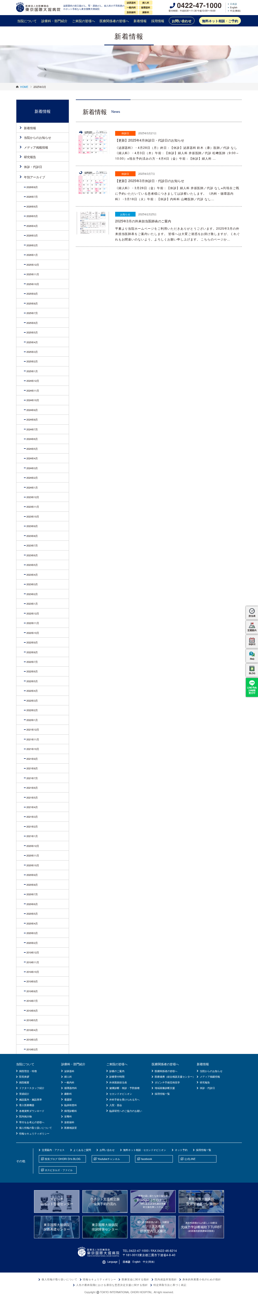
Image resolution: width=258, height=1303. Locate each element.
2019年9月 (32, 981)
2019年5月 (32, 1020)
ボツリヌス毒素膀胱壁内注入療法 (153, 1226)
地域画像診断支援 (165, 1088)
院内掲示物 (25, 1116)
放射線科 (69, 1122)
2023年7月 (32, 545)
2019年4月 (32, 1030)
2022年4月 (32, 691)
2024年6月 (32, 439)
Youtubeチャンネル (109, 1159)
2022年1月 (32, 720)
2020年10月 (32, 865)
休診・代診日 (33, 166)
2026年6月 (32, 206)
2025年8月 (32, 303)
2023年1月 (32, 603)
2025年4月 (32, 342)
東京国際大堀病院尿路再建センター (57, 1227)
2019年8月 (32, 991)
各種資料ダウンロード (31, 1111)
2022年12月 (32, 613)
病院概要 (24, 1082)
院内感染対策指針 (166, 1279)
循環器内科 (70, 1088)
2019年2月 (32, 1049)
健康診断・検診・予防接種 (124, 1088)
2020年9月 (32, 875)
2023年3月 (32, 584)
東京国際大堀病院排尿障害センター (105, 1227)
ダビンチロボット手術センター (56, 1201)
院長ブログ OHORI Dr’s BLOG (62, 1159)
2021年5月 (32, 797)
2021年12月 (32, 729)
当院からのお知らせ (37, 137)
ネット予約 (181, 1149)
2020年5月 (32, 913)
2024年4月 (32, 458)
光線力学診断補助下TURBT (201, 1226)
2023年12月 (32, 497)
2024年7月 (32, 429)
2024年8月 (32, 419)
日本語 (233, 4)
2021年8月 (32, 768)
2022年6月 (32, 671)
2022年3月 (32, 700)
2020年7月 (32, 894)
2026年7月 (32, 196)
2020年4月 (32, 923)
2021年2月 (32, 826)
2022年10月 (32, 633)
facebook (146, 1159)
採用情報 (157, 20)
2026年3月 (32, 235)
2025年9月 (32, 293)
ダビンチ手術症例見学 (167, 1082)
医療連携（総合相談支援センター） (175, 1076)
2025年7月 (32, 313)
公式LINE (190, 1159)
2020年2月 (32, 943)
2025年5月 (32, 332)
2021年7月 (32, 778)
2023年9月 (32, 526)
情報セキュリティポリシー (34, 1133)
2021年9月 (32, 759)
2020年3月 (32, 933)
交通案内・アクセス (53, 1149)
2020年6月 (32, 904)
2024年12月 (32, 381)
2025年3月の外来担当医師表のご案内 (143, 221)
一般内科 (69, 1082)
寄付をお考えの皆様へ (31, 1122)
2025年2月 (32, 361)
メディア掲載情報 (36, 147)
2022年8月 (32, 652)
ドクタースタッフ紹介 (31, 1088)
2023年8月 (32, 536)
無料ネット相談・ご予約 (220, 20)
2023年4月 (32, 574)
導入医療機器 (26, 1105)
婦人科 (68, 1076)
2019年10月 (32, 972)
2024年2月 (32, 477)
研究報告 (30, 157)
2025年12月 (32, 264)
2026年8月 (32, 187)
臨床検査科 (70, 1105)
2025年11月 (32, 274)
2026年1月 (32, 255)
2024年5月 (32, 449)
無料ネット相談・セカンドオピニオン (144, 1149)
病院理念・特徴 (28, 1071)
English (233, 7)
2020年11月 (32, 855)
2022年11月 (32, 623)
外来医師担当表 (118, 1082)
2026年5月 (32, 216)
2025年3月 (32, 352)
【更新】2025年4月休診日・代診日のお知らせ (149, 140)
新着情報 (140, 20)
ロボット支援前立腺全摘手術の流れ (105, 1201)
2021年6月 (32, 788)
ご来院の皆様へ (83, 20)
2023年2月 (32, 594)
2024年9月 (32, 410)
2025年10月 (32, 284)
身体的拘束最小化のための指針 (201, 1279)
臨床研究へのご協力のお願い (125, 1111)
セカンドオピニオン (120, 1093)
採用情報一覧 (162, 1093)
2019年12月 (32, 952)
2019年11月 (32, 962)
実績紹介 (24, 1093)
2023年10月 (32, 516)
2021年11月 (32, 739)
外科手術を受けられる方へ (124, 1099)
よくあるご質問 (82, 1149)
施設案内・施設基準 (30, 1099)
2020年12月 (32, 846)
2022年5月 (32, 681)
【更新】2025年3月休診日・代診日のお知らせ (149, 180)
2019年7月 (32, 1001)
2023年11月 (32, 506)
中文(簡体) (235, 11)
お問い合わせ (181, 20)
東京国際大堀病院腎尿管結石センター (201, 1201)
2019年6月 (32, 1010)
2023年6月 (32, 555)
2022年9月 (32, 642)
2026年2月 (32, 245)
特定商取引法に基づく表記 (170, 1285)
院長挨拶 (24, 1076)
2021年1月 (32, 836)
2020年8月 (32, 884)
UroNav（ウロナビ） (153, 1201)
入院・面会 (115, 1105)
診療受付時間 (116, 1076)
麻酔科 (68, 1093)
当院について (27, 20)
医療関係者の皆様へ (114, 20)
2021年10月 (32, 749)
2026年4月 (32, 226)
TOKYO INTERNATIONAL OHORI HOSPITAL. (126, 1292)
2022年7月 (32, 662)
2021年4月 (32, 807)
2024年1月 (32, 487)
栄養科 (68, 1116)
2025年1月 (32, 371)
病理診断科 (70, 1111)
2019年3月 (32, 1039)
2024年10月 (32, 400)
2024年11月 (32, 390)
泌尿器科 (69, 1071)
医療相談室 (70, 1127)
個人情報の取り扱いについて (35, 1127)
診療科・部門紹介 (54, 20)
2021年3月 (32, 816)
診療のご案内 (116, 1071)
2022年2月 (32, 710)
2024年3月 (32, 468)
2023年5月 (32, 565)
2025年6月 (32, 323)
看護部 (68, 1099)
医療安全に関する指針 (135, 1279)
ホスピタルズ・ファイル (59, 1170)
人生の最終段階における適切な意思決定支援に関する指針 (112, 1285)
